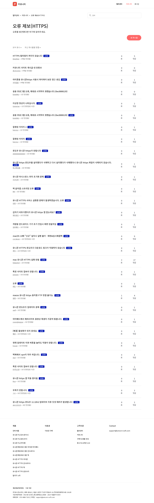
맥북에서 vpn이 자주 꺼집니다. (26, 354)
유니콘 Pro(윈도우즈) (20, 439)
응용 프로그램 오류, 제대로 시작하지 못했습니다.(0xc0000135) (40, 91)
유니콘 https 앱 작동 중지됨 (25, 378)
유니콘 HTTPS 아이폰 (20, 459)
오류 (15, 283)
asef (14, 310)
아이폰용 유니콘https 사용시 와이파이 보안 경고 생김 (36, 79)
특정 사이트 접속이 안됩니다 (25, 366)
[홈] (15, 4)
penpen (16, 274)
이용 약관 (28, 488)
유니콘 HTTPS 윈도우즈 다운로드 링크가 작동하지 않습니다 (39, 247)
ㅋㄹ (14, 393)
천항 (14, 203)
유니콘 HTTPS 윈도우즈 (21, 471)
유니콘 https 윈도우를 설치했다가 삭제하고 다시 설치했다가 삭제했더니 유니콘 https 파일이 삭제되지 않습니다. (62, 162)
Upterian (16, 106)
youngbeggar (18, 322)
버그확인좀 (16, 168)
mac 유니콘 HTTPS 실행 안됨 (26, 259)
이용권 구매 (49, 431)
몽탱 (14, 298)
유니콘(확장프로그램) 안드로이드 (24, 451)
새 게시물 (134, 37)
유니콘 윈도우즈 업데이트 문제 (26, 307)
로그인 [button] (137, 4)
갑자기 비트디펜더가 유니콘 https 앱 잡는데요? (34, 212)
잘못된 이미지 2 (19, 126)
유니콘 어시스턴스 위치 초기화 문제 (28, 176)
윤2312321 (17, 71)
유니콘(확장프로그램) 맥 (21, 455)
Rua (14, 381)
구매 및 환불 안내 (83, 439)
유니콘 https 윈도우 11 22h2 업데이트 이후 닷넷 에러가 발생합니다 (42, 401)
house (15, 346)
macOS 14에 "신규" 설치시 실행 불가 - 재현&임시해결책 (37, 235)
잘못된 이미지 (19, 138)
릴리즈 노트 (17, 475)
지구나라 (16, 180)
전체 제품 (16, 431)
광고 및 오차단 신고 (83, 443)
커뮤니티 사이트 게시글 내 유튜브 (27, 67)
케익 (14, 251)
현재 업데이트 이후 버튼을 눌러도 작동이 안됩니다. (35, 342)
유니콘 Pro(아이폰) (19, 443)
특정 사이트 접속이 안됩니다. (25, 271)
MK (14, 191)
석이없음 (16, 82)
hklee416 (16, 263)
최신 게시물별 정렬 (32, 47)
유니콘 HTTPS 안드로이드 (22, 463)
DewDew (16, 59)
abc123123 (17, 405)
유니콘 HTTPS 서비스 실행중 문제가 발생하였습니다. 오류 (38, 200)
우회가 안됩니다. (20, 390)
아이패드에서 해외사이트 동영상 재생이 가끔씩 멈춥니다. (37, 318)
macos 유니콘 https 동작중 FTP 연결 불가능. (33, 295)
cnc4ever (16, 239)
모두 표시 (16, 47)
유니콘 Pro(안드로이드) (21, 435)
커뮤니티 (129, 4)
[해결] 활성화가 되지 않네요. (25, 330)
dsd (14, 357)
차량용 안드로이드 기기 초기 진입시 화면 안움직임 (34, 224)
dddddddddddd (19, 154)
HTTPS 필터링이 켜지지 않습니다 (27, 55)
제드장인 (16, 215)
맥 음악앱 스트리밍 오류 (23, 188)
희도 (14, 286)
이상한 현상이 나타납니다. (24, 103)
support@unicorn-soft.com (119, 431)
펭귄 (14, 334)
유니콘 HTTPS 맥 (19, 467)
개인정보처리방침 (18, 488)
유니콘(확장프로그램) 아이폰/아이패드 (25, 447)
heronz (15, 130)
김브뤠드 (16, 227)
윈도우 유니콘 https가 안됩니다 (27, 150)
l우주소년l (16, 369)
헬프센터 (119, 4)
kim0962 (16, 94)
